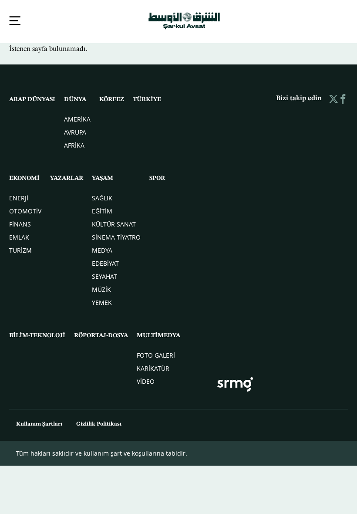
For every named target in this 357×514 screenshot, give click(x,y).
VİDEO (146, 380)
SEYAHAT (104, 275)
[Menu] (14, 21)
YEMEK (102, 302)
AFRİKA (74, 144)
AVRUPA (75, 131)
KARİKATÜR (153, 367)
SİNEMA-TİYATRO (116, 236)
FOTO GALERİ (156, 354)
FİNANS (20, 223)
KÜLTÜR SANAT (114, 223)
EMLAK (19, 236)
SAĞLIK (102, 197)
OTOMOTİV (25, 210)
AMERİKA (77, 118)
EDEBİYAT (105, 262)
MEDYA (102, 249)
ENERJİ (18, 197)
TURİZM (20, 249)
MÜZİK (101, 288)
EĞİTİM (102, 210)
